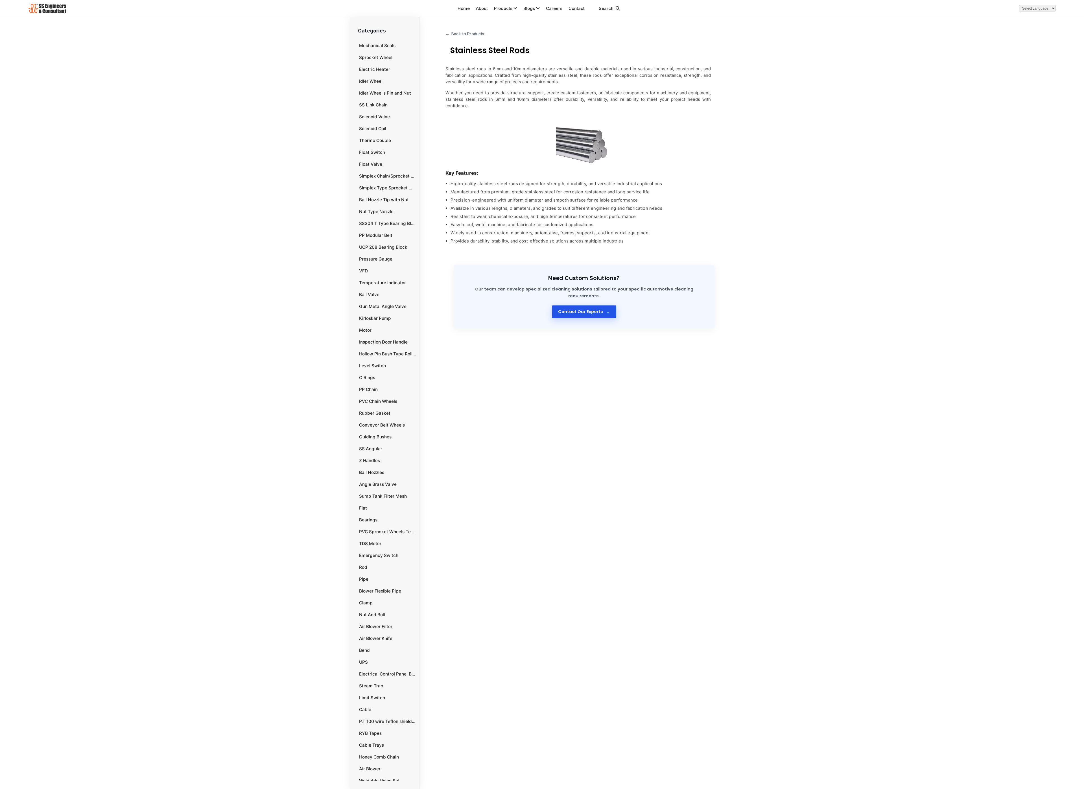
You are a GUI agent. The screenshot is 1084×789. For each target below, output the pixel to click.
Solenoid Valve (374, 116)
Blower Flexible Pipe (380, 591)
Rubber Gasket (374, 413)
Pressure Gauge (375, 259)
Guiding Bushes (375, 437)
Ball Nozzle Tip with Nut (384, 199)
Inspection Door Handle (383, 342)
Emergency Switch (378, 555)
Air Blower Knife (375, 638)
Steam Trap (371, 686)
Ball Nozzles (371, 472)
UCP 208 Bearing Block (383, 247)
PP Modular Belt (375, 235)
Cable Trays (371, 745)
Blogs (529, 8)
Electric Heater (374, 69)
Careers (554, 8)
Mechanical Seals (377, 45)
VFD (363, 271)
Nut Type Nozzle (376, 211)
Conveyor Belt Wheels (382, 425)
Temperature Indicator (382, 282)
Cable (365, 709)
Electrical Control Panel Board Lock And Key (387, 674)
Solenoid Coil (372, 128)
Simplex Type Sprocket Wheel (387, 188)
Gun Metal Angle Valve (382, 306)
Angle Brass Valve (378, 484)
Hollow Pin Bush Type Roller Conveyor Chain (387, 354)
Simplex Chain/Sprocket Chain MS (387, 176)
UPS (363, 662)
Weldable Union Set (379, 780)
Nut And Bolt (372, 614)
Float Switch (372, 152)
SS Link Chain (373, 105)
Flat (363, 508)
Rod (363, 567)
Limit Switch (372, 697)
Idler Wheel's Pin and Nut (385, 93)
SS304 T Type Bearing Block (387, 223)
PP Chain (368, 389)
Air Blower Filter (375, 626)
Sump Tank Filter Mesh (383, 496)
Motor (365, 330)
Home (464, 8)
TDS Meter (370, 543)
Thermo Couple (375, 140)
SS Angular (370, 448)
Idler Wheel (371, 81)
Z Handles (369, 460)
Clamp (366, 603)
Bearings (368, 520)
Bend (364, 650)
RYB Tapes (370, 733)
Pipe (363, 579)
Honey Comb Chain (379, 757)
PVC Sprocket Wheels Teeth (387, 531)
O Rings (367, 377)
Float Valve (370, 164)
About (482, 8)
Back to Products (464, 34)
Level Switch (372, 365)
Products (503, 8)
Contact (577, 8)
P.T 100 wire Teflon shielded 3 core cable (387, 721)
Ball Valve (369, 294)
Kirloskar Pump (375, 318)
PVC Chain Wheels (378, 401)
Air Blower (370, 768)
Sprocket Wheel (375, 57)
